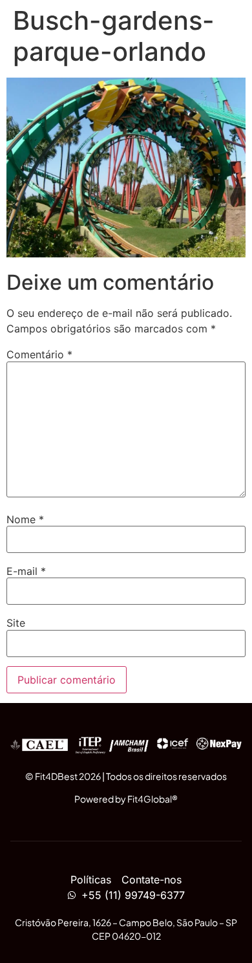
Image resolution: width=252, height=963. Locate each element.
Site (15, 623)
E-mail (26, 571)
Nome (25, 519)
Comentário (39, 354)
